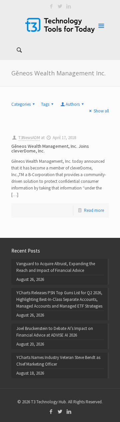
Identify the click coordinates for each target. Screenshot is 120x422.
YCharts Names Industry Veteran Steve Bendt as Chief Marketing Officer (58, 361)
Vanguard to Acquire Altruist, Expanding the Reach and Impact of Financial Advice (55, 267)
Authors (73, 104)
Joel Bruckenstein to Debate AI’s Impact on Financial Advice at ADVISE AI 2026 (54, 332)
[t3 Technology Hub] (60, 25)
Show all (101, 111)
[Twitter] (60, 6)
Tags (45, 104)
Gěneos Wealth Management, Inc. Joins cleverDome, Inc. (50, 148)
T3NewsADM (29, 137)
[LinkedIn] (68, 6)
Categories (21, 104)
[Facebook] (51, 6)
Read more (94, 210)
